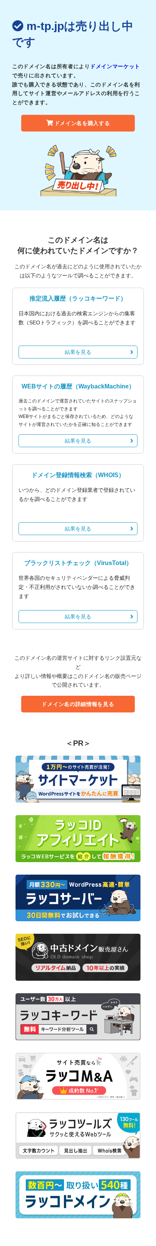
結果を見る (78, 352)
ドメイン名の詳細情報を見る (78, 704)
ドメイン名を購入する (82, 123)
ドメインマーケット (115, 66)
